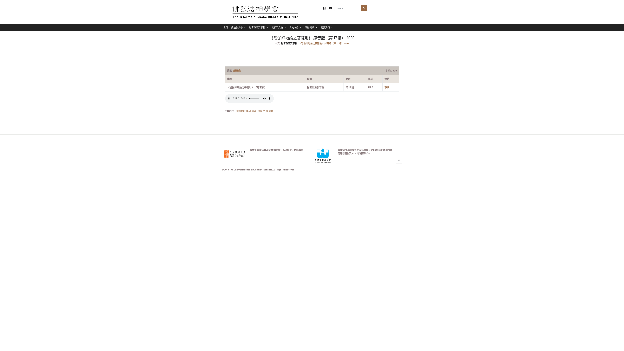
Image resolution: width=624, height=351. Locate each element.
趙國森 (252, 111)
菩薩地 (269, 111)
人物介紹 (294, 27)
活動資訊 (309, 27)
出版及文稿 (277, 27)
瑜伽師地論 (242, 111)
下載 (386, 87)
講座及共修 (237, 27)
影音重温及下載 (257, 27)
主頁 (225, 27)
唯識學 (261, 111)
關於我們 (325, 27)
